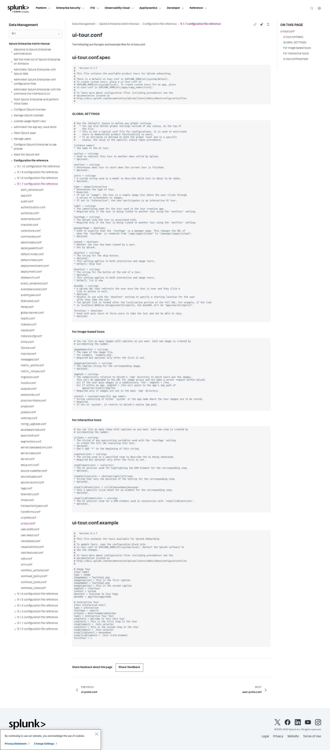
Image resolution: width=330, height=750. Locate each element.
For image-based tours (297, 48)
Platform (41, 8)
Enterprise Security (68, 8)
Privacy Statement (15, 743)
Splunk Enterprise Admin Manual (119, 24)
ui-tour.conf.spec (293, 37)
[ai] (261, 24)
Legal (265, 736)
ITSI (92, 8)
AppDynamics (148, 8)
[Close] (96, 734)
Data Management (83, 24)
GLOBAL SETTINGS (294, 42)
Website (293, 736)
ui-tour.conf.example (295, 59)
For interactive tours (296, 53)
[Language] (319, 8)
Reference (196, 8)
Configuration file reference (160, 24)
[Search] (312, 8)
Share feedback (129, 667)
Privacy (278, 736)
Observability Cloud (117, 8)
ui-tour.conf (287, 31)
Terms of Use (312, 736)
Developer (173, 8)
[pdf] (268, 24)
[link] (255, 24)
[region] (50, 739)
